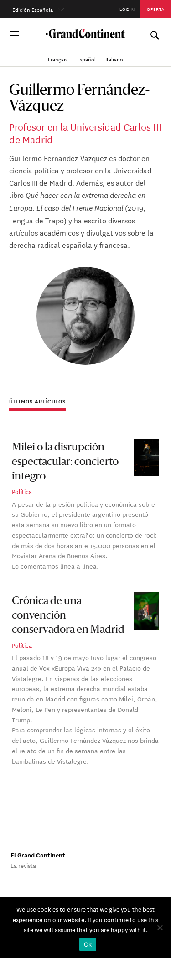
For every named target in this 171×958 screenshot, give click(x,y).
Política (22, 491)
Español (87, 58)
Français (58, 58)
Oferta (156, 9)
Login (127, 9)
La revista (23, 865)
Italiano (114, 58)
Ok (88, 944)
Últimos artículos (37, 401)
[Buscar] (154, 33)
